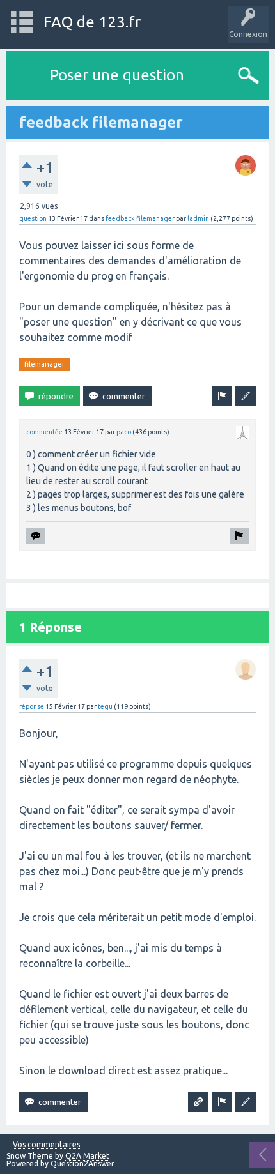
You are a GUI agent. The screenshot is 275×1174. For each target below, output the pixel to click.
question (33, 218)
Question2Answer (82, 1163)
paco (123, 432)
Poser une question (117, 75)
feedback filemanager (140, 218)
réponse (31, 706)
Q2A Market (87, 1156)
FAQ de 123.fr (92, 22)
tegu (105, 706)
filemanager (44, 364)
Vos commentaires (46, 1144)
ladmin (198, 218)
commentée (44, 432)
